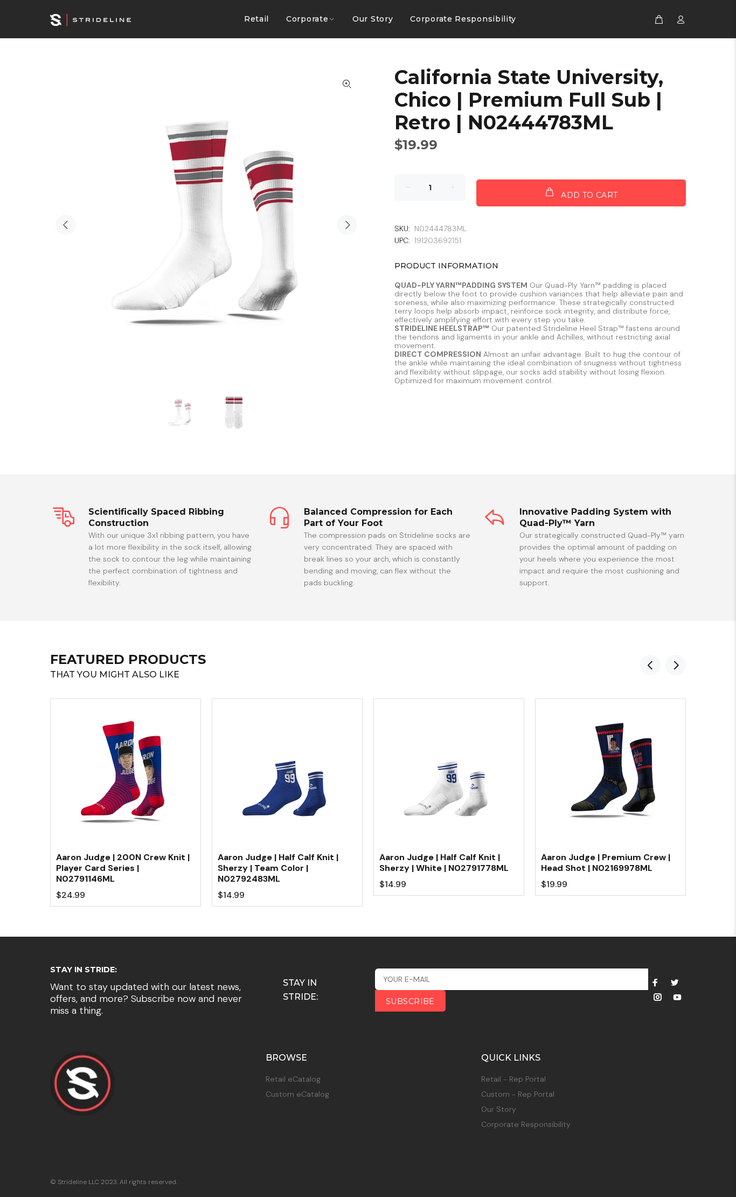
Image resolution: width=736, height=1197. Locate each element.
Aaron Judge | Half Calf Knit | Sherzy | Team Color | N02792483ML (278, 868)
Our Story (498, 1109)
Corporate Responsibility (526, 1124)
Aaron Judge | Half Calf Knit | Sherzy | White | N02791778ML (444, 863)
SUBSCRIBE (410, 1001)
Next (347, 225)
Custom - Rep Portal (517, 1094)
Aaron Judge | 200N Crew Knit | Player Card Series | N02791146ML (123, 868)
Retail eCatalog (293, 1079)
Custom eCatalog (297, 1094)
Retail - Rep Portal (513, 1079)
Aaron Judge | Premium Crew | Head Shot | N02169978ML (605, 863)
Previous (65, 225)
